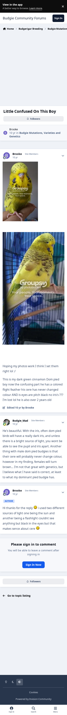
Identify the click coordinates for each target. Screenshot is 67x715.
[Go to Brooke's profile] (5, 133)
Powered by (33, 699)
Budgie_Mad (20, 420)
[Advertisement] (33, 67)
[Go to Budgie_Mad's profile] (6, 422)
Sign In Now (33, 564)
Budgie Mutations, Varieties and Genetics (34, 134)
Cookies (33, 692)
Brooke (13, 129)
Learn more (7, 6)
